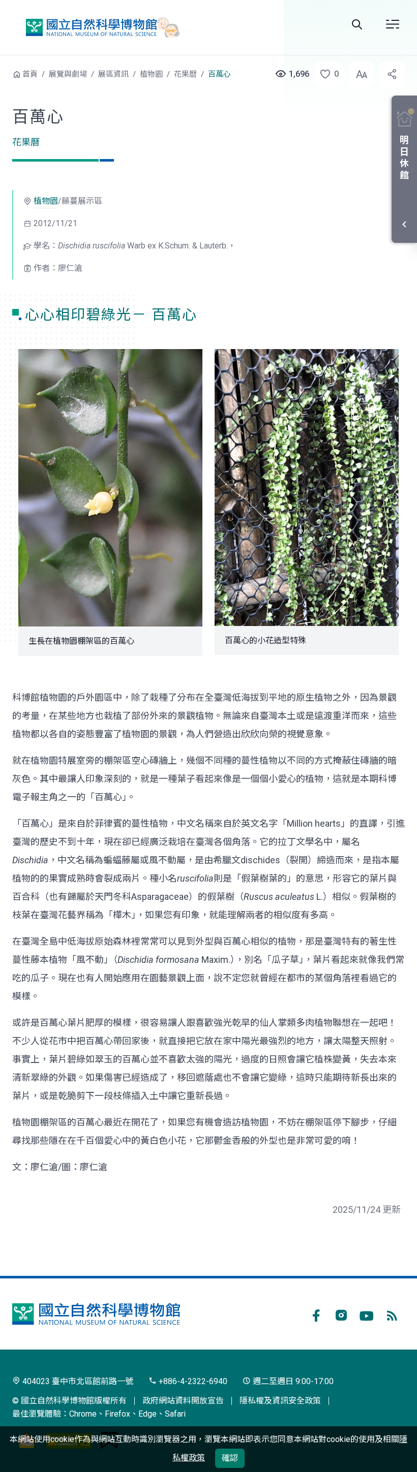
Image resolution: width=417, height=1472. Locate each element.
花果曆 (185, 74)
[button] (326, 74)
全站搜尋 (357, 24)
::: (5, 73)
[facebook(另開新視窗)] (315, 1314)
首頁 (30, 74)
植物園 (151, 74)
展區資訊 (113, 74)
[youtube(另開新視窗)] (366, 1314)
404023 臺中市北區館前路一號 (76, 1381)
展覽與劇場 (68, 74)
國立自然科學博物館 (98, 27)
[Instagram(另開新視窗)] (341, 1314)
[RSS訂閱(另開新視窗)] (392, 1314)
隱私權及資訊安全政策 (280, 1400)
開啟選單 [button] (392, 24)
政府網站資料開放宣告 (183, 1400)
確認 (230, 1458)
